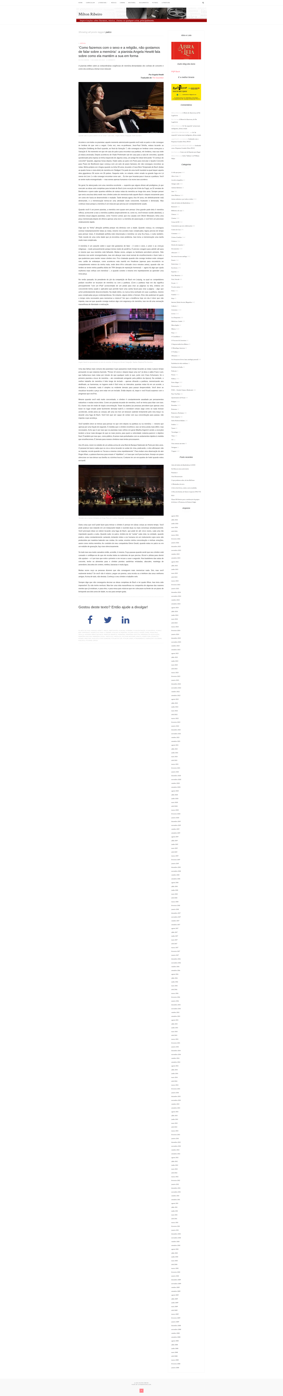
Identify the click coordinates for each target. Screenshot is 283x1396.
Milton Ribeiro (90, 14)
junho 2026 (174, 524)
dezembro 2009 (176, 1280)
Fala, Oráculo (175, 279)
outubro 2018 (175, 875)
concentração (139, 630)
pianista (155, 636)
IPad (147, 632)
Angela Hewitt (97, 630)
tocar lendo (129, 638)
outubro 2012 (175, 1150)
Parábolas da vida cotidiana (179, 363)
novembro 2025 (176, 550)
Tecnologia (174, 432)
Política (173, 379)
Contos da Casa (176, 230)
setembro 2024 (175, 604)
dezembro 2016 (176, 959)
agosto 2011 (174, 1203)
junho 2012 (174, 1165)
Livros (173, 314)
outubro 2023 (175, 646)
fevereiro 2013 (175, 1135)
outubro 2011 (175, 1196)
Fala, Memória (175, 276)
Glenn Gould (134, 632)
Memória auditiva (133, 634)
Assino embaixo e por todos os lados (182, 199)
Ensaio (173, 260)
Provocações (175, 386)
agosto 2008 (175, 1341)
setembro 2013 (175, 1108)
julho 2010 (174, 1253)
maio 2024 (174, 619)
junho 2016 (174, 982)
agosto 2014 (174, 1066)
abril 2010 (174, 1264)
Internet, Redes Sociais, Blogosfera (181, 302)
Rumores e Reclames (177, 413)
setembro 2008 (175, 1337)
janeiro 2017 (175, 955)
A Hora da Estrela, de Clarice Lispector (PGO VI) (186, 492)
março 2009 (175, 1314)
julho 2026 (174, 520)
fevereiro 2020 (175, 814)
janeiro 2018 (175, 909)
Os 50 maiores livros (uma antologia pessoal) (184, 360)
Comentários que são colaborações (181, 226)
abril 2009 (174, 1310)
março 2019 (174, 856)
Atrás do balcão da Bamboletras (180, 203)
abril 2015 (174, 1035)
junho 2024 (174, 615)
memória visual (99, 636)
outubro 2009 (175, 1287)
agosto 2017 (174, 928)
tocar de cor (117, 638)
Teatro (173, 428)
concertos (151, 630)
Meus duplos (175, 325)
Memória (122, 634)
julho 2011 (174, 1207)
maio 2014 (174, 1077)
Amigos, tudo (175, 184)
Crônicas (174, 241)
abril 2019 (174, 852)
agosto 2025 (175, 562)
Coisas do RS (175, 222)
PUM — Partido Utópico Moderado (182, 390)
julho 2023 (174, 657)
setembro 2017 (175, 925)
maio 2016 (174, 986)
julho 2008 (174, 1345)
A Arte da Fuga (84, 630)
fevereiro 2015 (175, 1043)
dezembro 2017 (176, 913)
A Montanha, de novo (177, 484)
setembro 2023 (175, 650)
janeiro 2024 (175, 634)
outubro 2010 (175, 1242)
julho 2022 (174, 703)
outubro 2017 (175, 921)
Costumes (174, 234)
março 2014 (174, 1085)
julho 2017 (174, 932)
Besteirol (132, 2)
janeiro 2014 (175, 1093)
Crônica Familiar (176, 237)
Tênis (173, 436)
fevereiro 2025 (175, 585)
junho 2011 (174, 1211)
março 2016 (174, 993)
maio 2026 (174, 527)
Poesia (173, 375)
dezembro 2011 (175, 1188)
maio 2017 (174, 940)
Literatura (102, 2)
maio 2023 (174, 665)
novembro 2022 (176, 688)
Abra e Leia (174, 176)
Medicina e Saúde (176, 321)
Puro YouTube (175, 394)
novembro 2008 (176, 1329)
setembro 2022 (175, 696)
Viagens (173, 451)
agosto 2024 (175, 608)
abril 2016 (174, 990)
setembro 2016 (175, 970)
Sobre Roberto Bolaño (178, 421)
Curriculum (90, 2)
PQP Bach (175, 72)
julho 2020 (174, 795)
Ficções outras (175, 287)
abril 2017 (174, 944)
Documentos (144, 2)
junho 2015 (174, 1028)
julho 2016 (174, 978)
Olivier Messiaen (129, 636)
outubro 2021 (175, 737)
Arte (172, 192)
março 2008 (175, 1360)
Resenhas (174, 405)
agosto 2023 (175, 653)
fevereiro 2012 (175, 1180)
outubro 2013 (175, 1104)
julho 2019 (174, 841)
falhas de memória (120, 632)
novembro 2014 (176, 1054)
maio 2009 (174, 1307)
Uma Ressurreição (177, 477)
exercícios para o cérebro (101, 632)
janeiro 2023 (175, 680)
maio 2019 (174, 848)
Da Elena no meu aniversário (180, 469)
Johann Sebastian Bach (94, 634)
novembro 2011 (176, 1192)
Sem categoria (175, 417)
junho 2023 (174, 661)
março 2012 (174, 1177)
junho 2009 (174, 1303)
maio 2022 (174, 711)
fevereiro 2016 (175, 997)
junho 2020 (174, 799)
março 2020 (175, 810)
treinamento (140, 638)
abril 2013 (174, 1127)
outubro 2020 (175, 783)
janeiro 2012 (175, 1184)
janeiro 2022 (175, 726)
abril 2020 (174, 806)
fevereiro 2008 (175, 1364)
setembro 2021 (175, 741)
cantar (122, 630)
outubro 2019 (175, 829)
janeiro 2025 (175, 589)
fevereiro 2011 (175, 1226)
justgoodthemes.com (144, 1384)
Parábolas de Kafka (177, 367)
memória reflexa (85, 636)
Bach (106, 630)
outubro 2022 (175, 692)
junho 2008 (174, 1349)
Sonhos (173, 425)
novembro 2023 (176, 642)
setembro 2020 (175, 787)
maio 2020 (174, 802)
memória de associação (150, 634)
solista (96, 638)
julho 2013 (174, 1116)
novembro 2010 (176, 1238)
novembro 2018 (176, 871)
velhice (82, 640)
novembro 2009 (176, 1284)
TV (172, 440)
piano (81, 638)
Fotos (173, 291)
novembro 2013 (176, 1100)
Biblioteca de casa (176, 211)
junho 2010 (174, 1257)
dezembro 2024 (176, 592)
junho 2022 (174, 707)
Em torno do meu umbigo (179, 256)
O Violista (174, 352)
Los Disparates (175, 318)
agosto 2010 (174, 1249)
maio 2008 (174, 1352)
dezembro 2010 (176, 1234)
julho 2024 (174, 611)
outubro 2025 (175, 554)
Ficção (173, 283)
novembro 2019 (176, 825)
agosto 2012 (174, 1158)
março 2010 (174, 1268)
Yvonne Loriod (92, 640)
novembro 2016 (176, 963)
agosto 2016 (174, 974)
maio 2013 (174, 1123)
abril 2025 (174, 577)
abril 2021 (174, 760)
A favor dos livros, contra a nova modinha (184, 488)
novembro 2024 (176, 596)
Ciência (173, 214)
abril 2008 (174, 1356)
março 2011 (174, 1223)
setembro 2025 (175, 558)
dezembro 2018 (176, 867)
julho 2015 (174, 1024)
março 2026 (175, 535)
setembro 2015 (175, 1016)
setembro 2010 (175, 1245)
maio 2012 (174, 1169)
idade (142, 632)
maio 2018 (174, 894)
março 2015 (174, 1039)
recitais (88, 638)
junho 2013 (174, 1119)
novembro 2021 (176, 734)
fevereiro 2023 (175, 676)
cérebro (130, 630)
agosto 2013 (174, 1112)
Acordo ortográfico (177, 180)
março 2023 (175, 673)
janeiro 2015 (175, 1047)
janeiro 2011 (175, 1230)
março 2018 (174, 902)
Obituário (174, 356)
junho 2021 (174, 753)
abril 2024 (174, 623)
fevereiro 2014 (175, 1089)
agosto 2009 (175, 1295)
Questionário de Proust (178, 398)
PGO (172, 496)
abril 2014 (174, 1081)
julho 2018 (174, 886)
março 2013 (174, 1131)
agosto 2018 (174, 883)
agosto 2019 (174, 837)
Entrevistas (174, 264)
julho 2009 (174, 1299)
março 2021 (174, 764)
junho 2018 (174, 890)
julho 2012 (174, 1161)
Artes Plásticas (175, 195)
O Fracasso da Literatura (178, 341)
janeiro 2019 (175, 864)
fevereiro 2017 (175, 951)
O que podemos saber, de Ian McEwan (182, 480)
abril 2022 (174, 715)
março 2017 (174, 948)
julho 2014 (174, 1070)
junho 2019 (174, 844)
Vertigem (174, 447)
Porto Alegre (175, 382)
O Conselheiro (175, 337)
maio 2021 (174, 757)
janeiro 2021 (175, 772)
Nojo (172, 333)
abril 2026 (174, 531)
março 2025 (175, 581)
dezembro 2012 (176, 1142)
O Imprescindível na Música (179, 344)
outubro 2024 (175, 600)
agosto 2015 (174, 1020)
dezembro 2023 (176, 638)
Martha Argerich (111, 634)
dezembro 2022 (176, 684)
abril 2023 (174, 669)
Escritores (174, 268)
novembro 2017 (176, 917)
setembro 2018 (175, 879)
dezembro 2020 (176, 776)
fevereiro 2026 (175, 539)
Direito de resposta (177, 245)
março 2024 (175, 627)
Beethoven (114, 630)
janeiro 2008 (175, 1368)
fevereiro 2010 (175, 1272)
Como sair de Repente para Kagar (190, 152)
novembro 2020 (176, 780)
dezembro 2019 (176, 821)
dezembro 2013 (176, 1096)
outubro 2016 (175, 967)
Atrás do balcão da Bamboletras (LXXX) (183, 465)
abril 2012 (174, 1173)
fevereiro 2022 (175, 722)
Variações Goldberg (154, 638)
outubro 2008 (175, 1333)
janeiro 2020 (175, 818)
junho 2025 (174, 569)
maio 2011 (174, 1215)
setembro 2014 (175, 1062)
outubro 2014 (175, 1058)
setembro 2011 (175, 1200)
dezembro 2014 (176, 1051)
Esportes (174, 272)
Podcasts (174, 371)
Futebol (155, 2)
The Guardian (158, 78)
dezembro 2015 (176, 1005)
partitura (147, 636)
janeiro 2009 (175, 1322)
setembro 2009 (175, 1291)
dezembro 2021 (176, 730)
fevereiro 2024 (175, 631)
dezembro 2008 (176, 1326)
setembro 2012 (175, 1154)
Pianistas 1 (174, 473)
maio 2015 (174, 1032)
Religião (173, 402)
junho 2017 (174, 936)
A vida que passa (176, 172)
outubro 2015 (175, 1012)
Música (113, 2)
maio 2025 (174, 573)
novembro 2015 (176, 1009)
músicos (118, 636)
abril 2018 (174, 898)
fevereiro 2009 (175, 1318)
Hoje (172, 298)
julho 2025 (174, 566)
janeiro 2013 (175, 1139)
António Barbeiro (176, 188)
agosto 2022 (175, 699)
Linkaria (174, 306)
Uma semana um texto (178, 444)
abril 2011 (174, 1219)
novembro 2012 (176, 1146)
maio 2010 (174, 1261)
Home (80, 2)
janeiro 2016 (175, 1001)
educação (174, 253)
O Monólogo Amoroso (178, 348)
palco (139, 636)
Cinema (122, 2)
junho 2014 (174, 1074)
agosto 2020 (175, 791)
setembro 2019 (175, 833)
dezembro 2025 (176, 547)
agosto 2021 (174, 745)
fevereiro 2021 (175, 768)
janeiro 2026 (175, 543)
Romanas (174, 409)
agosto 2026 (175, 516)
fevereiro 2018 (175, 905)
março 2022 (175, 718)
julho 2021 (174, 749)
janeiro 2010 (175, 1276)
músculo (110, 636)
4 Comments (110, 60)
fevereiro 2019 (175, 860)
